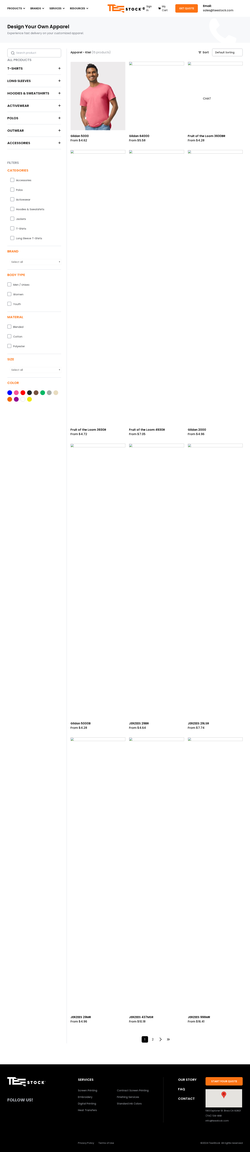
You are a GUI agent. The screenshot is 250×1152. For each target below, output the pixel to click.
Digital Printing (87, 1103)
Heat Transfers (87, 1110)
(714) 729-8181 (214, 1115)
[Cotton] (9, 336)
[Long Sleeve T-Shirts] (12, 238)
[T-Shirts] (12, 228)
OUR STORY (187, 1079)
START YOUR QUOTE (224, 1081)
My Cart (165, 8)
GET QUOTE (186, 8)
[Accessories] (12, 180)
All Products (19, 60)
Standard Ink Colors (129, 1103)
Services (55, 8)
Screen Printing (87, 1090)
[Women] (9, 294)
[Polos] (12, 190)
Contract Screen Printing (133, 1090)
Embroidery (85, 1097)
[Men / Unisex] (9, 284)
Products (14, 8)
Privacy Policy (86, 1143)
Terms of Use (106, 1143)
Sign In (149, 8)
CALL (206, 54)
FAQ (181, 1089)
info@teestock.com (217, 1120)
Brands (35, 8)
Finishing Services (128, 1097)
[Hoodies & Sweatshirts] (12, 209)
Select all (17, 262)
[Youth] (9, 304)
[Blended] (9, 327)
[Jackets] (12, 219)
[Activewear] (12, 199)
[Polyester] (9, 346)
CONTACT (186, 1098)
